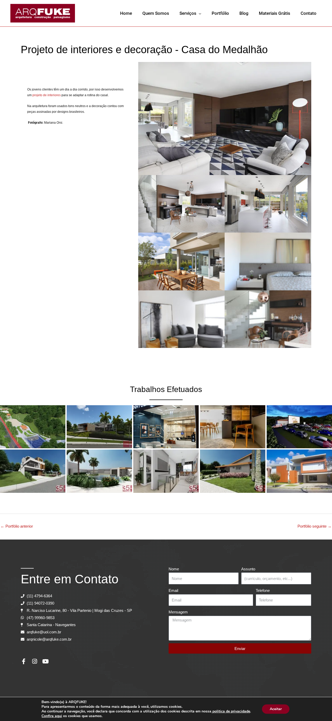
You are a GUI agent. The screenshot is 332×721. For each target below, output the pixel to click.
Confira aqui (52, 716)
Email (173, 590)
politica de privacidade (230, 711)
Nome (174, 569)
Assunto (248, 569)
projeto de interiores (46, 95)
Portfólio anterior (17, 526)
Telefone (263, 590)
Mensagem (178, 612)
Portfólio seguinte (314, 526)
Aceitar (276, 708)
